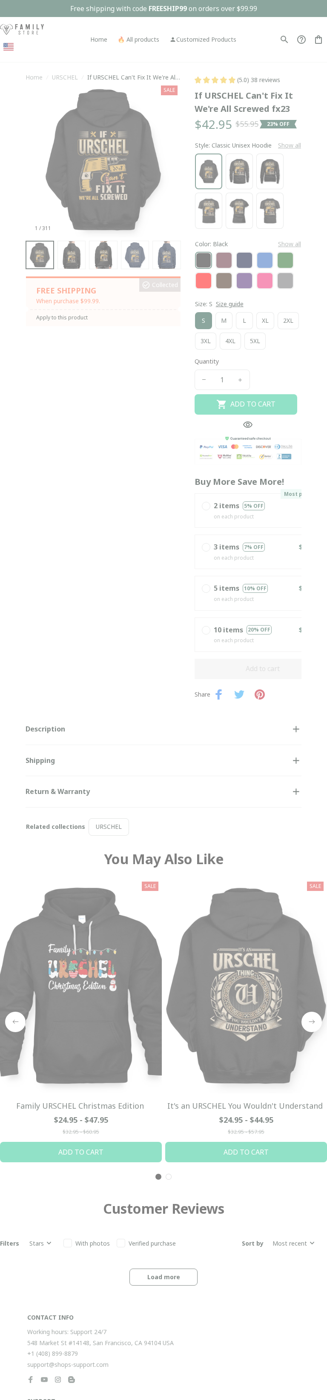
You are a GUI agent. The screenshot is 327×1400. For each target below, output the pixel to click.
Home (34, 77)
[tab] (158, 1377)
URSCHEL (65, 77)
